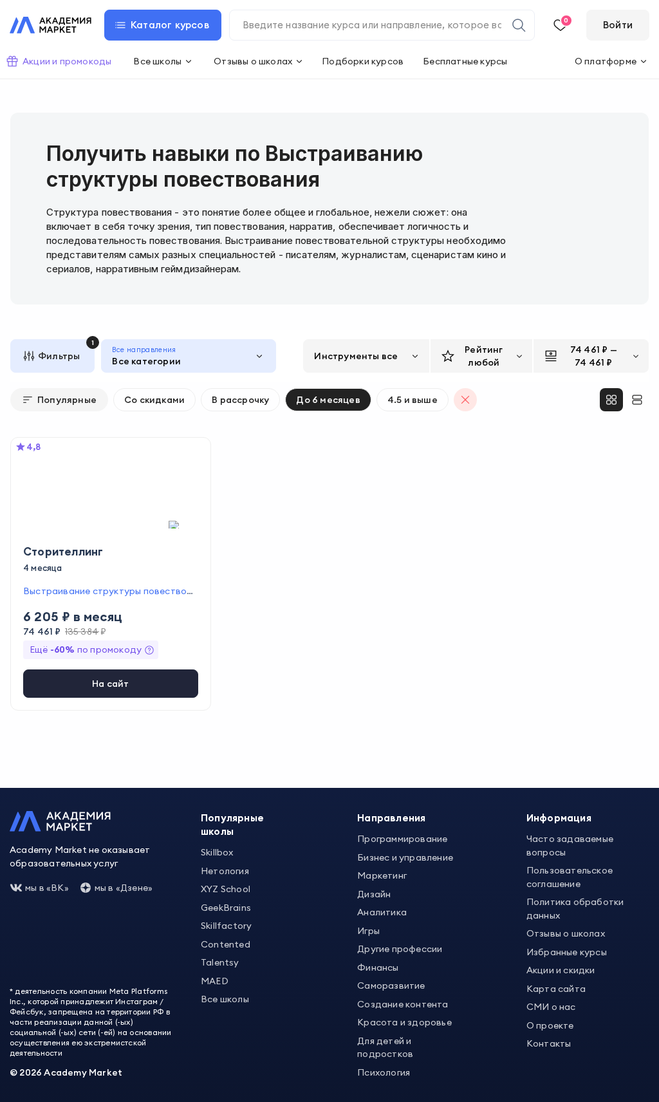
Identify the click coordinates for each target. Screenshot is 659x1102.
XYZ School (225, 889)
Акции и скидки (560, 970)
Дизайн (374, 894)
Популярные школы (232, 824)
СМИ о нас (551, 1007)
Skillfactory (226, 925)
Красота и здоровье (404, 1022)
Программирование (402, 839)
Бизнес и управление (405, 857)
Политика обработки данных (575, 908)
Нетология (225, 871)
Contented (225, 944)
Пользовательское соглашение (569, 877)
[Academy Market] (50, 25)
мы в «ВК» (47, 887)
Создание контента (402, 1004)
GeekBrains (226, 907)
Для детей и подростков (385, 1047)
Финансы (377, 967)
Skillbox (217, 852)
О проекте (550, 1025)
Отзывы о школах (565, 933)
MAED (214, 981)
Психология (383, 1072)
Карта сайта (556, 989)
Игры (368, 931)
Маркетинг (382, 875)
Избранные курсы (566, 952)
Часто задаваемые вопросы (569, 845)
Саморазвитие (391, 985)
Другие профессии (399, 949)
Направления (391, 818)
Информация (558, 818)
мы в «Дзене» (124, 887)
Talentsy (220, 962)
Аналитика (382, 912)
